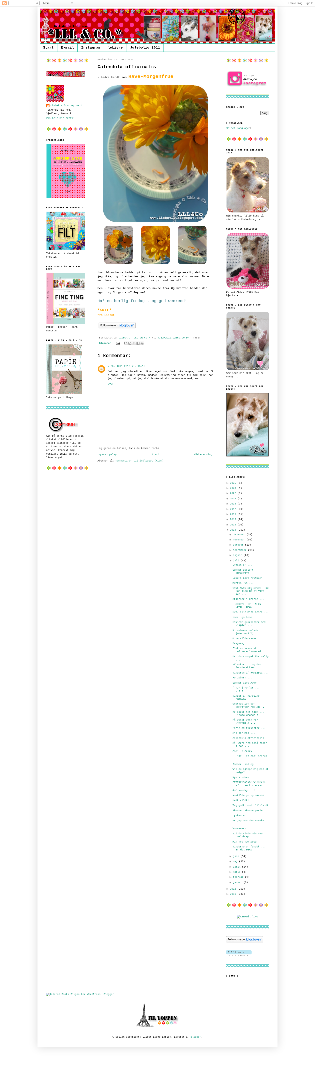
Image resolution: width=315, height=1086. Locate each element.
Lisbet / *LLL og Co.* (66, 105)
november (239, 539)
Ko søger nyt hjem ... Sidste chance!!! (248, 714)
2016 (233, 514)
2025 (233, 483)
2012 (233, 888)
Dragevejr (239, 643)
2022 (233, 493)
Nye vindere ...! (244, 777)
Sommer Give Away (244, 682)
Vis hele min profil (60, 118)
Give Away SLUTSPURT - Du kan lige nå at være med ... (250, 591)
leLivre (115, 48)
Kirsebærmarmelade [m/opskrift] (245, 632)
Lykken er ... (242, 565)
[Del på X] (134, 343)
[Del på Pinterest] (142, 343)
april (237, 866)
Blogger (195, 1037)
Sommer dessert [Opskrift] (243, 571)
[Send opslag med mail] (118, 343)
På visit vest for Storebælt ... (245, 722)
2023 (233, 488)
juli (236, 560)
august (238, 555)
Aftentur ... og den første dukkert (246, 666)
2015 (233, 519)
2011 (233, 894)
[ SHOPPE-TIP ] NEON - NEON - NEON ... (248, 606)
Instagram (90, 48)
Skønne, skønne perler (248, 810)
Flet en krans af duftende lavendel (246, 650)
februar (239, 877)
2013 (233, 529)
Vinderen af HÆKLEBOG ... (250, 672)
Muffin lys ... (243, 583)
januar (238, 882)
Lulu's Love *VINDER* (247, 578)
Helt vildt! (240, 800)
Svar (111, 384)
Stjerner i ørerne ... (248, 599)
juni (236, 856)
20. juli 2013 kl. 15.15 (128, 366)
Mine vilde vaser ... (247, 638)
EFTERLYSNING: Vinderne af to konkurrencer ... (250, 784)
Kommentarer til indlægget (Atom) (140, 460)
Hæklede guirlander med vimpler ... (249, 624)
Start (48, 48)
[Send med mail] (126, 343)
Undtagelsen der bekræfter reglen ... (249, 705)
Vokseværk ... (242, 828)
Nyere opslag (108, 454)
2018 (233, 503)
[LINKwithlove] (247, 916)
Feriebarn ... (242, 677)
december (239, 534)
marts (237, 872)
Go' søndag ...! (243, 790)
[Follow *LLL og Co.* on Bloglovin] (117, 328)
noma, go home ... (245, 617)
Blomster (105, 343)
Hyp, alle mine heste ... (250, 612)
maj (236, 861)
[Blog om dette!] (130, 343)
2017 (233, 509)
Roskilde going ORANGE (248, 795)
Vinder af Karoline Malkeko (246, 697)
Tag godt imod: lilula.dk (250, 805)
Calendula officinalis (248, 738)
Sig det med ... (243, 733)
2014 (233, 524)
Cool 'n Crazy (242, 751)
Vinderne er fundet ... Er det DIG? (249, 848)
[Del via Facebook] (138, 343)
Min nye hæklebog (244, 841)
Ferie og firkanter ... (249, 728)
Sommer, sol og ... (246, 764)
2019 (233, 498)
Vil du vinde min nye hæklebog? (247, 835)
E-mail (67, 48)
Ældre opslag (203, 454)
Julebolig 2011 (145, 48)
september (240, 550)
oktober (239, 544)
